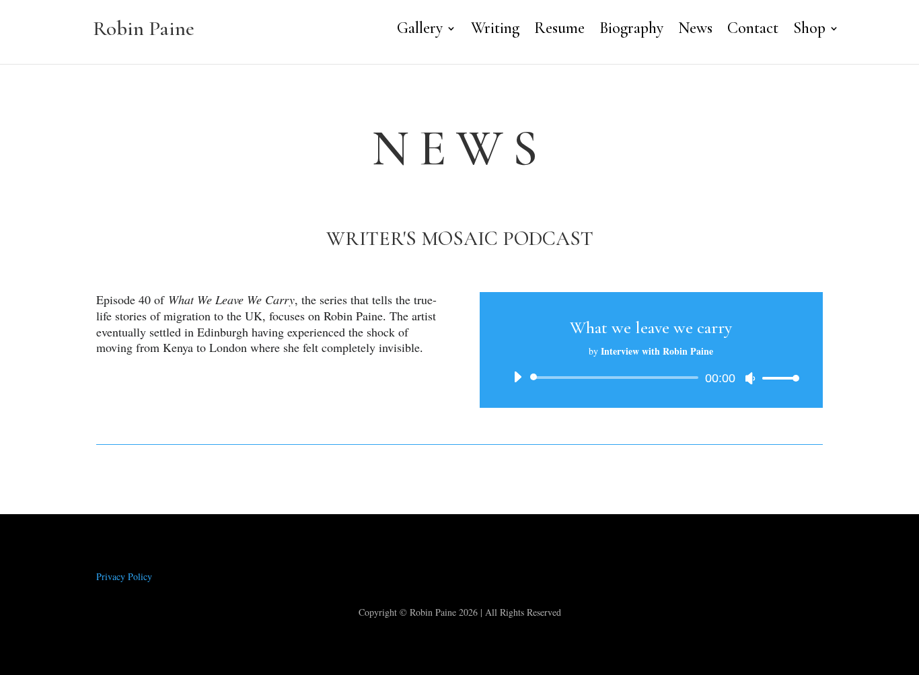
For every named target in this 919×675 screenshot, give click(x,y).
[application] (651, 377)
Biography (631, 31)
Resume (559, 31)
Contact (752, 31)
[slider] (777, 377)
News (695, 31)
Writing (495, 31)
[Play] (517, 377)
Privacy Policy (124, 576)
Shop (809, 31)
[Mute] (750, 378)
